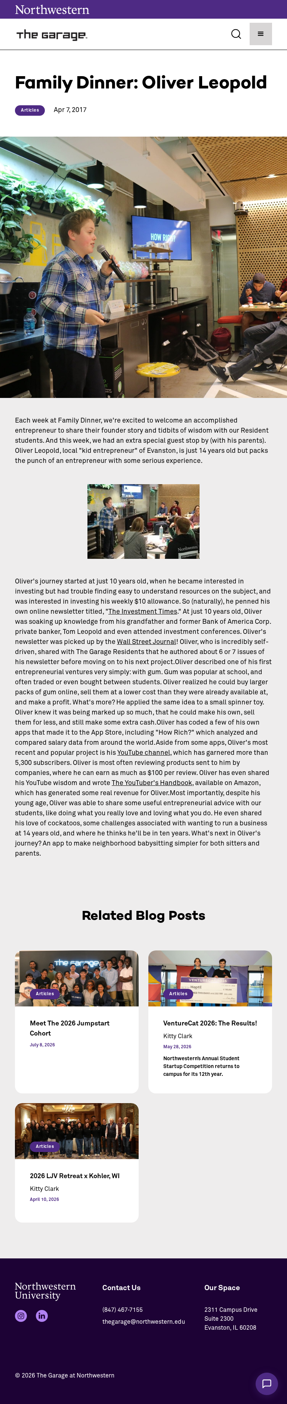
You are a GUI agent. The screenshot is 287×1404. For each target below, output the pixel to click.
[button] (261, 34)
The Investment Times (142, 611)
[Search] (236, 34)
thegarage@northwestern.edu (143, 1322)
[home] (52, 34)
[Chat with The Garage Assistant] (267, 1384)
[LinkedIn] (42, 1316)
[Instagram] (21, 1316)
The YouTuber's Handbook (152, 783)
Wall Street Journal (146, 642)
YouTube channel (143, 753)
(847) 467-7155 (122, 1310)
